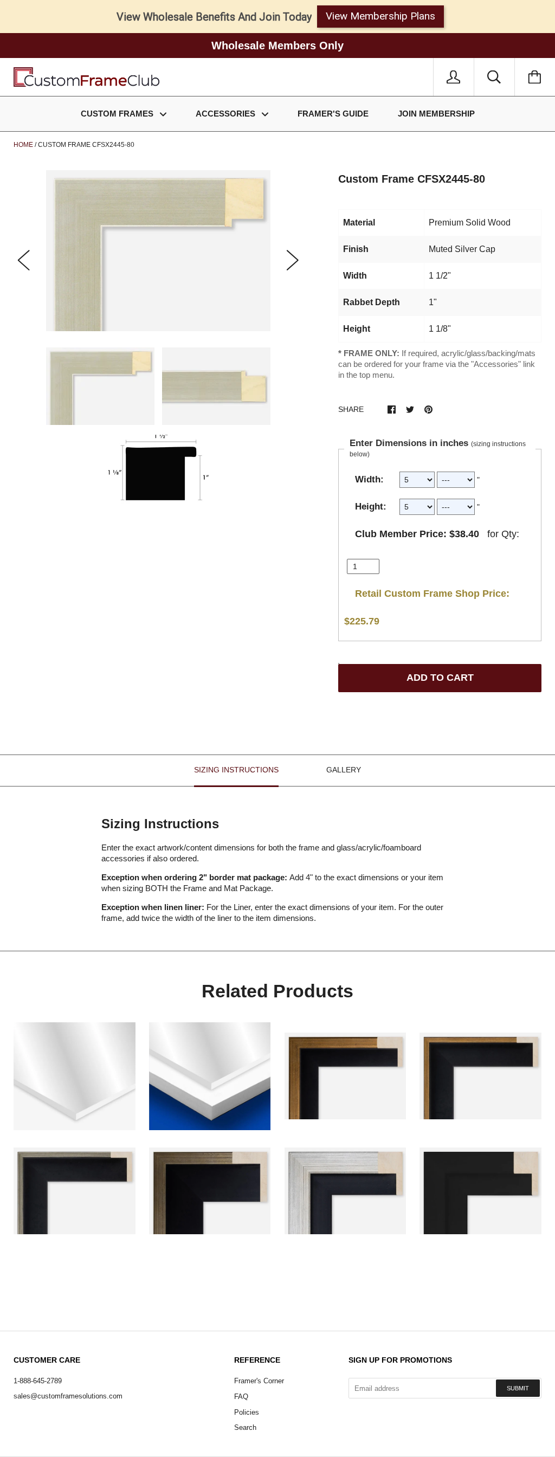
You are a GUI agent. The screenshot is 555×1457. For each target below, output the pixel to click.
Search (245, 1427)
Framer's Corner (259, 1381)
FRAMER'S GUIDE (333, 113)
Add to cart (440, 677)
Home (23, 145)
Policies (246, 1412)
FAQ (241, 1396)
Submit (518, 1388)
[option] (158, 250)
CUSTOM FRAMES (118, 113)
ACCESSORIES (226, 113)
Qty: (510, 533)
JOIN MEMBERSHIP (436, 113)
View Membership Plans (380, 16)
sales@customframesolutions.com (68, 1396)
